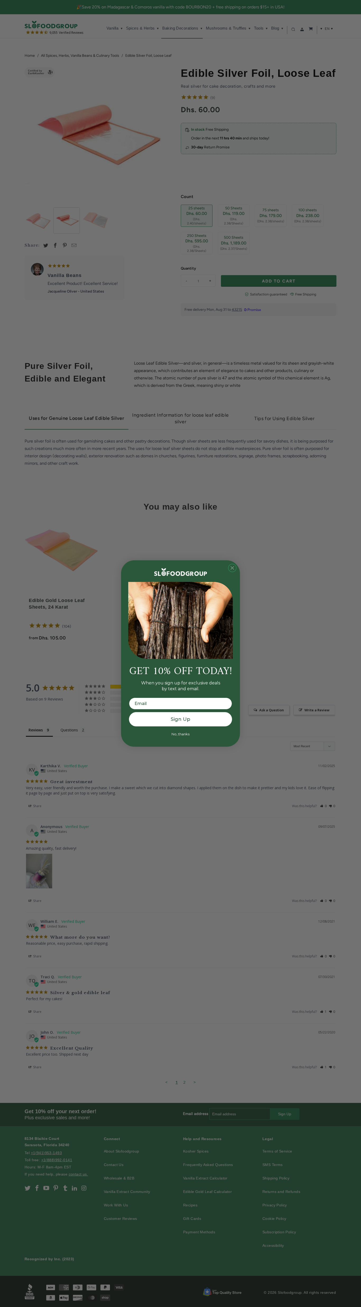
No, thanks (180, 734)
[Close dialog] (232, 568)
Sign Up (180, 719)
